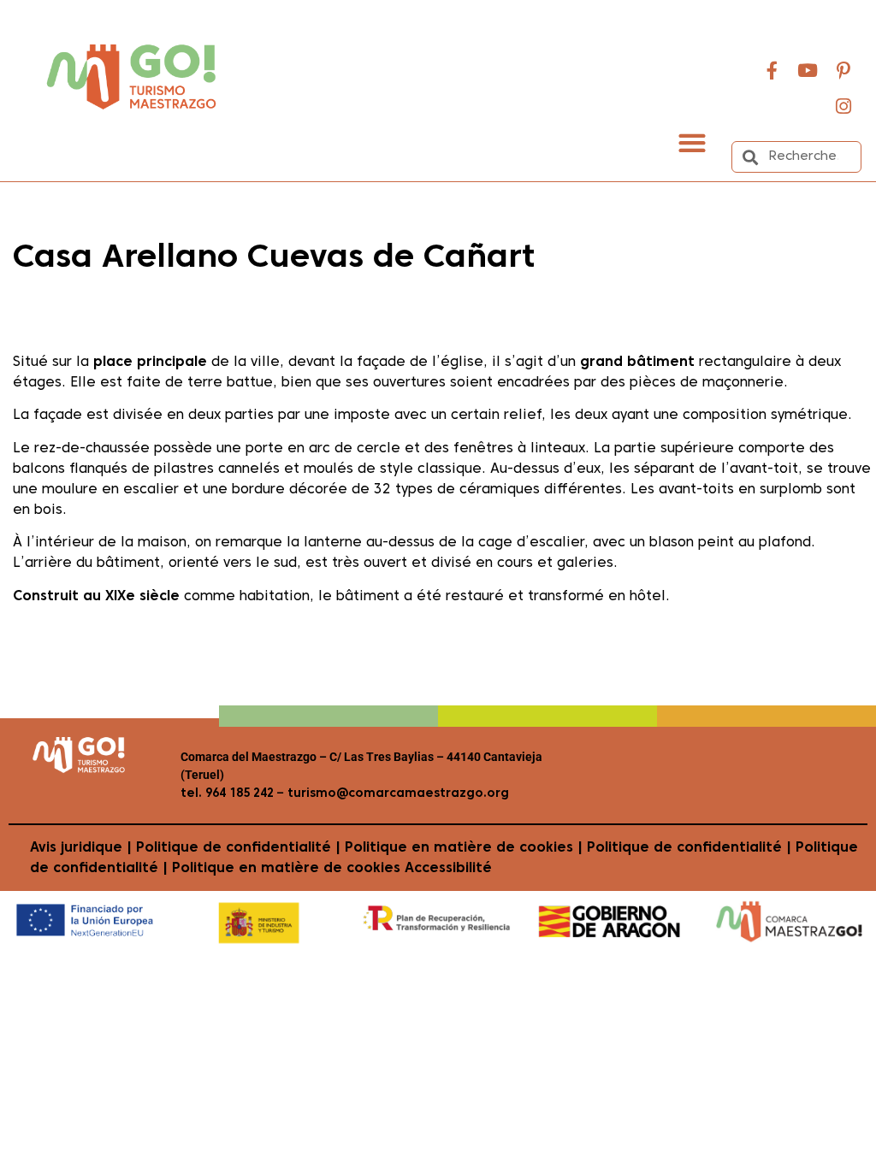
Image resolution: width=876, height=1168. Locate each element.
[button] (692, 142)
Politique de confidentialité (233, 848)
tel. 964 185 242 (227, 793)
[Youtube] (808, 70)
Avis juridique (76, 848)
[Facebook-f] (772, 70)
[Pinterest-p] (843, 70)
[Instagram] (843, 106)
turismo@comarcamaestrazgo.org (396, 793)
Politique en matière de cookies (459, 848)
